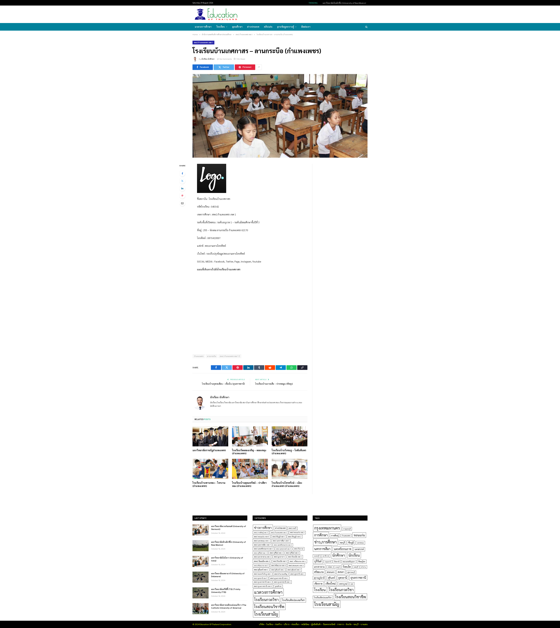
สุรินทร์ (331, 577)
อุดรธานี (342, 577)
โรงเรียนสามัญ (266, 614)
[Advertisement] (314, 14)
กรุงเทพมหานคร (327, 527)
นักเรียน (354, 555)
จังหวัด (348, 624)
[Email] (182, 203)
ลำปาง (363, 567)
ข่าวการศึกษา (263, 527)
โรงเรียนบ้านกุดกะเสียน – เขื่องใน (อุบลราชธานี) (223, 383)
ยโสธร (330, 567)
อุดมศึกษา (237, 26)
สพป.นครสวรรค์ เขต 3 (283, 549)
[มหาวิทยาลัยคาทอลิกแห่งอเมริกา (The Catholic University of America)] (200, 608)
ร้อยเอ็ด (347, 566)
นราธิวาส (325, 556)
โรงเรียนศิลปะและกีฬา (293, 600)
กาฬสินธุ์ (335, 535)
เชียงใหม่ (331, 583)
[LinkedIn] (182, 188)
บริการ (286, 624)
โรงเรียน (220, 26)
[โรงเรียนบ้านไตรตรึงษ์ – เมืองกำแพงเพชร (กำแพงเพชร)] (289, 469)
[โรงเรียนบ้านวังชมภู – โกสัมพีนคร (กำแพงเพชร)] (289, 436)
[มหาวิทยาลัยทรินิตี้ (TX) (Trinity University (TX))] (200, 592)
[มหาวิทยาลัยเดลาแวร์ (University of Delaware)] (200, 577)
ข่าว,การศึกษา (325, 541)
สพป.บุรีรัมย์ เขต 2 (276, 553)
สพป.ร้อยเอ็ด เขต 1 (295, 557)
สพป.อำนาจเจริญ (280, 574)
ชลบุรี (342, 542)
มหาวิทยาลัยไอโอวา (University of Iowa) (227, 559)
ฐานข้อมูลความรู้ (285, 26)
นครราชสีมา (322, 549)
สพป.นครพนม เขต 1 (262, 541)
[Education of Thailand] (216, 14)
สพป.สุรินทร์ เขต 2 (277, 570)
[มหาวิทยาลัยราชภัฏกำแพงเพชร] (210, 436)
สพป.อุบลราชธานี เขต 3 (282, 582)
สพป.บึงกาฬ (298, 549)
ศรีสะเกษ (319, 571)
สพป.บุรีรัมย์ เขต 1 (260, 553)
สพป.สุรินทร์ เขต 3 (294, 570)
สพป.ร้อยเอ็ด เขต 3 (280, 561)
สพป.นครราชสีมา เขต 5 (281, 541)
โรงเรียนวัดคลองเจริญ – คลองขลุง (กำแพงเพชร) (249, 452)
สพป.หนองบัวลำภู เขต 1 (262, 574)
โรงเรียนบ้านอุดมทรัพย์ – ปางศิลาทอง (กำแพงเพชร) (249, 484)
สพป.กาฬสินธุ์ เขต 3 (261, 532)
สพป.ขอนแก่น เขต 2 (297, 532)
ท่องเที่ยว (295, 624)
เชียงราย (318, 583)
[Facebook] (182, 173)
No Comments (226, 59)
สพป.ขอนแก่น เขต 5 (261, 536)
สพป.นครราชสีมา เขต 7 (262, 545)
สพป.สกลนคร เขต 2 (296, 565)
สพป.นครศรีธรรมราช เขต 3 (263, 549)
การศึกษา (321, 535)
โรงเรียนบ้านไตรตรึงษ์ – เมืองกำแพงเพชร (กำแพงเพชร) (287, 484)
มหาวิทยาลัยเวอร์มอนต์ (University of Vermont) (228, 527)
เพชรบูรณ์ (343, 583)
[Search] (366, 27)
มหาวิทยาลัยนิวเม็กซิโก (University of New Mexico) (344, 3)
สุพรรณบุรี (351, 572)
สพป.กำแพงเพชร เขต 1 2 (230, 356)
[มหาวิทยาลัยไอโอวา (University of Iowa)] (200, 561)
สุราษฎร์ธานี (319, 577)
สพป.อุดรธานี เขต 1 (297, 574)
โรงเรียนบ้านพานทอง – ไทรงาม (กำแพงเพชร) (208, 484)
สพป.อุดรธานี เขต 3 (260, 578)
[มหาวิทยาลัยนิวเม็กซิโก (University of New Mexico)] (200, 545)
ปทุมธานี (328, 562)
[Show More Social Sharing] (259, 67)
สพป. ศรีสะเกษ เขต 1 (298, 561)
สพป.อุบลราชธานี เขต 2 (262, 582)
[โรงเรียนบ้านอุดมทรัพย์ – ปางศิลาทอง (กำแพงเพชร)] (250, 469)
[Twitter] (182, 181)
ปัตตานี (337, 561)
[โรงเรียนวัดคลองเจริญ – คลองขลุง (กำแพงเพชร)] (250, 436)
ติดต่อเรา (306, 26)
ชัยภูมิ (351, 542)
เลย (352, 584)
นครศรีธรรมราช (342, 549)
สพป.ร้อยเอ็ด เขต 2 (262, 561)
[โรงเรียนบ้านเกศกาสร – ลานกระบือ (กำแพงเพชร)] (280, 116)
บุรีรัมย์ (318, 561)
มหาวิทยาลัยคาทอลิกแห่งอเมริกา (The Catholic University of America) (228, 606)
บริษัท (261, 624)
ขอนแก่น (359, 535)
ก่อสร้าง (278, 624)
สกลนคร (330, 572)
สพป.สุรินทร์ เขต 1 (261, 569)
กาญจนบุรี (347, 529)
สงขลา (341, 571)
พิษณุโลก (361, 561)
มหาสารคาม (319, 566)
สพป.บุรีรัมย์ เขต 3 (292, 553)
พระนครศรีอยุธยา (349, 562)
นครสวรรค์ (359, 549)
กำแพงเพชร (198, 356)
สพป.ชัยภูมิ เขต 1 (278, 536)
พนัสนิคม (305, 624)
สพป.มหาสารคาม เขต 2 (262, 557)
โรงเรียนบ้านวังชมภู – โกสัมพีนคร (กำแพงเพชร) (289, 452)
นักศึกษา (338, 555)
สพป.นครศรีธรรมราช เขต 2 (283, 545)
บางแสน (364, 624)
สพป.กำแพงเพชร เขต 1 (203, 42)
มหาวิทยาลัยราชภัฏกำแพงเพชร (209, 450)
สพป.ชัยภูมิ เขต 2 (294, 536)
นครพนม (360, 543)
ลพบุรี (356, 567)
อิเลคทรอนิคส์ (329, 624)
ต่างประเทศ (253, 26)
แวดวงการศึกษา (203, 26)
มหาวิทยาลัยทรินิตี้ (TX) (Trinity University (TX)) (225, 590)
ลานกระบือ (211, 356)
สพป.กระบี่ (292, 528)
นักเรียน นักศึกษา (208, 59)
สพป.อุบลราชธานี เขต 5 (263, 586)
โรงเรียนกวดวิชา (266, 599)
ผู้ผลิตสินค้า (316, 624)
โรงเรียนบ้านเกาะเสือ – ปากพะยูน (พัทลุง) (274, 383)
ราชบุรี (337, 567)
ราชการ (340, 624)
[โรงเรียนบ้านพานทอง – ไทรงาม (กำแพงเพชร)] (210, 469)
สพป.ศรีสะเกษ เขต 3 (261, 565)
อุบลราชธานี (358, 577)
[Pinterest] (182, 196)
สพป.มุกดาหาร (279, 557)
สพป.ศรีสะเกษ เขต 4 (278, 565)
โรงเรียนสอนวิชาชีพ (269, 606)
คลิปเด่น (268, 26)
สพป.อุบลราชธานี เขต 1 (279, 578)
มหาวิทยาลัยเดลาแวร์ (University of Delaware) (228, 575)
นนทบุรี (316, 556)
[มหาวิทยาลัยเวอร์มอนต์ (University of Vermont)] (200, 529)
